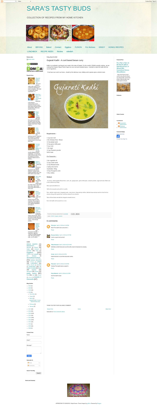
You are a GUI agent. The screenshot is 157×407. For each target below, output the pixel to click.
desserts (29, 271)
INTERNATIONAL (34, 258)
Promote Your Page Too (122, 138)
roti (33, 275)
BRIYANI (39, 47)
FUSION (78, 47)
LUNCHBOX (32, 51)
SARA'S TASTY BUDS (59, 8)
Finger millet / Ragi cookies (37, 114)
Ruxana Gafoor (55, 235)
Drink (37, 250)
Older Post (108, 309)
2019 (29, 290)
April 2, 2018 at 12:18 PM (63, 225)
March (31, 298)
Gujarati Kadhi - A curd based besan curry (34, 301)
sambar (39, 275)
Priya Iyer (53, 225)
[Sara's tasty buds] (118, 137)
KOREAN (32, 261)
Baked (48, 47)
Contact (58, 47)
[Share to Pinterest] (79, 214)
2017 (29, 309)
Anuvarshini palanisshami (123, 123)
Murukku (39, 265)
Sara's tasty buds (120, 134)
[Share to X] (75, 214)
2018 (29, 292)
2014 (29, 315)
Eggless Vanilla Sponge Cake (38, 225)
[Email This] (72, 214)
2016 (29, 311)
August (31, 296)
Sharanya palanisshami (123, 127)
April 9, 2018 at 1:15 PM (64, 273)
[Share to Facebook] (77, 214)
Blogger (99, 403)
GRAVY (102, 47)
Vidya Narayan (55, 244)
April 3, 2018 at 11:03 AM (65, 244)
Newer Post (50, 309)
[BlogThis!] (73, 214)
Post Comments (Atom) (59, 311)
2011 (29, 321)
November (32, 294)
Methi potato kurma (37, 129)
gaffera (88, 403)
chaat (39, 268)
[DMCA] (32, 64)
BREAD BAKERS (32, 244)
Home (79, 309)
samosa (30, 277)
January (32, 306)
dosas (36, 271)
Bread (36, 247)
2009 (29, 326)
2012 (29, 319)
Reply (52, 230)
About (29, 47)
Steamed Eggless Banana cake (38, 80)
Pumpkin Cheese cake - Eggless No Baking (38, 147)
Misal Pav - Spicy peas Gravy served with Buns (38, 97)
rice (28, 275)
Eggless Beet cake (38, 162)
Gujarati (56, 216)
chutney (34, 269)
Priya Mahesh (54, 273)
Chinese (37, 249)
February (32, 304)
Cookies (29, 250)
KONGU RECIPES (116, 47)
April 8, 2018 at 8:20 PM (61, 254)
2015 (29, 313)
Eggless (68, 47)
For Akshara (90, 47)
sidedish (69, 51)
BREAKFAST (30, 245)
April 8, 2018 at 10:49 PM (63, 263)
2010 (29, 324)
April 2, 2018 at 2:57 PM (65, 235)
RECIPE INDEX (47, 51)
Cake (28, 249)
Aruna (52, 254)
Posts (30, 362)
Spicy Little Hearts (38, 177)
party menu (32, 273)
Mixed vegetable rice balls (38, 193)
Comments (31, 365)
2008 (29, 328)
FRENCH (29, 254)
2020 (29, 288)
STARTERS (32, 266)
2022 (29, 286)
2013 (29, 317)
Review (60, 51)
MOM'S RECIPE (30, 265)
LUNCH (39, 261)
